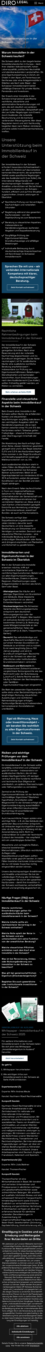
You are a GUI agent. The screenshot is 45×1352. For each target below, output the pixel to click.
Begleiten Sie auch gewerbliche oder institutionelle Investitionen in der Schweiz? (19, 984)
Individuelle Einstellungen (23, 1332)
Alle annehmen (23, 1337)
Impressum (34, 1345)
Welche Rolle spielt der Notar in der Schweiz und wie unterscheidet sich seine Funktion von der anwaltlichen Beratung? (20, 937)
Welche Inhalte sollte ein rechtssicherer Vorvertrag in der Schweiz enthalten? (19, 925)
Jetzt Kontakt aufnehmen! (22, 287)
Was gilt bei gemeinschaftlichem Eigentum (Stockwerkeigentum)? (19, 974)
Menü (40, 3)
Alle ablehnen (22, 1326)
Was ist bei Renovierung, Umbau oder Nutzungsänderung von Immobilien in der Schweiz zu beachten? (19, 963)
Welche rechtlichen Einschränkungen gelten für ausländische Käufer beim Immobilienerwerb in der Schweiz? (20, 912)
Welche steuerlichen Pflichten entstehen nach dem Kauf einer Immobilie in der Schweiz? (18, 950)
